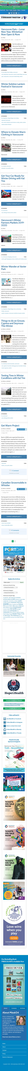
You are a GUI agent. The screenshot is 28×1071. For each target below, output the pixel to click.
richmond (5, 257)
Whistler (8, 523)
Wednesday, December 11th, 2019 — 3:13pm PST (13, 230)
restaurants (6, 76)
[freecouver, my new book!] (14, 1004)
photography (13, 610)
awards (17, 599)
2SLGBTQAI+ (5, 597)
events (14, 74)
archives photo (7, 599)
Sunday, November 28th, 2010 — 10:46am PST (8, 491)
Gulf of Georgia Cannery (10, 259)
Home (4, 1043)
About (18, 10)
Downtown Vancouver (8, 74)
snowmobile (6, 525)
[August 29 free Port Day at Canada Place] (14, 560)
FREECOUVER (16, 7)
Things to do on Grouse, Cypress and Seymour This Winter (13, 323)
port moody (21, 259)
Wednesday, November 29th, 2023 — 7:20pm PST (13, 92)
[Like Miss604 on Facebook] (17, 13)
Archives (22, 1008)
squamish (18, 612)
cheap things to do (12, 118)
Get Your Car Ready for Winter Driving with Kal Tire (13, 178)
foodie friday (19, 74)
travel (5, 523)
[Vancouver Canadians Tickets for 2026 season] (14, 17)
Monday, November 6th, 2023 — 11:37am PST (12, 140)
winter (21, 76)
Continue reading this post (13, 65)
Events (15, 10)
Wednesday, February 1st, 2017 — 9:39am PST (12, 274)
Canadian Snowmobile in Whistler (13, 484)
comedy (15, 600)
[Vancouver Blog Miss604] (14, 2)
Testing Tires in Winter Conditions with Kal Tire (13, 376)
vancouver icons (14, 617)
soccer (14, 612)
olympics (5, 610)
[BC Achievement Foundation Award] (14, 807)
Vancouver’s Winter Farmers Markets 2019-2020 (12, 223)
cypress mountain (7, 365)
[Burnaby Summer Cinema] (14, 782)
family (17, 118)
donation (3, 168)
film (4, 606)
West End (19, 617)
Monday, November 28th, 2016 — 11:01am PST (12, 331)
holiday (11, 72)
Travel (10, 10)
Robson (11, 612)
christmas (5, 363)
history (16, 605)
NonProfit (2, 10)
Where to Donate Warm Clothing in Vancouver (13, 133)
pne (18, 610)
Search (21, 582)
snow (3, 523)
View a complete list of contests (13, 708)
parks (8, 610)
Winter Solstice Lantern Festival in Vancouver (13, 85)
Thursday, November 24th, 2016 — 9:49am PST (12, 383)
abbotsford (13, 597)
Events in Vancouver (8, 1057)
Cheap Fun (5, 118)
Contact (23, 10)
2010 (10, 597)
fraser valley (12, 605)
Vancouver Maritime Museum (15, 313)
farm (17, 604)
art (11, 599)
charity (4, 166)
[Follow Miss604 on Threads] (14, 13)
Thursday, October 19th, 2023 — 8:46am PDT (12, 186)
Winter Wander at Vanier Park (13, 267)
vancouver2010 (6, 617)
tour (19, 615)
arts (2, 74)
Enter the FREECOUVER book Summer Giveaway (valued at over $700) (14, 704)
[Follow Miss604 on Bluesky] (9, 13)
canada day (5, 600)
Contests (14, 1008)
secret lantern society (14, 122)
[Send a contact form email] (19, 13)
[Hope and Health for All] (14, 687)
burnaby (5, 72)
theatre (15, 614)
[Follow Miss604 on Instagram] (12, 13)
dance (9, 602)
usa (21, 615)
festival (8, 122)
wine (23, 617)
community (18, 309)
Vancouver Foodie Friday (14, 76)
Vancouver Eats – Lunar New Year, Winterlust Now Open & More (13, 32)
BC (2, 72)
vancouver (15, 72)
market (16, 259)
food (8, 72)
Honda (8, 212)
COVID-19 (5, 602)
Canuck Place (11, 600)
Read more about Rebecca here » (12, 1037)
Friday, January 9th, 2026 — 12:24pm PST (11, 39)
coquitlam (19, 600)
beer (24, 599)
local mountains (11, 363)
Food (7, 10)
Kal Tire (11, 212)
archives (18, 597)
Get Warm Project (10, 425)
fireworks (7, 605)
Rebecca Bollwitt (6, 184)
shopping (10, 257)
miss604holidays (17, 607)
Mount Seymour (5, 368)
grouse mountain (19, 365)
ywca (4, 618)
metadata (14, 162)
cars (2, 212)
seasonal (3, 120)
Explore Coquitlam (12, 604)
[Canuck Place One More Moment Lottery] (14, 924)
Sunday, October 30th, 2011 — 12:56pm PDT (8, 432)
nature (8, 609)
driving (5, 212)
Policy (4, 1053)
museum (7, 313)
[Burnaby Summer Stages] (14, 891)
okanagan (19, 609)
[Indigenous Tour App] (14, 668)
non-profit (8, 168)
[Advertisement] (14, 638)
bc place (21, 599)
